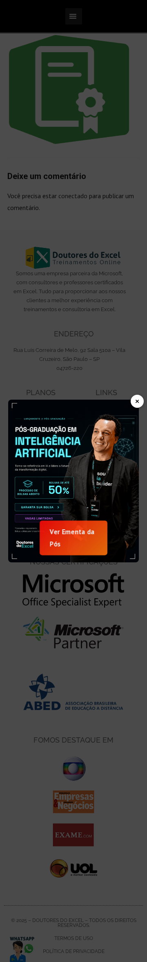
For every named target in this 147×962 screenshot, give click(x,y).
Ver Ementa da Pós (72, 537)
